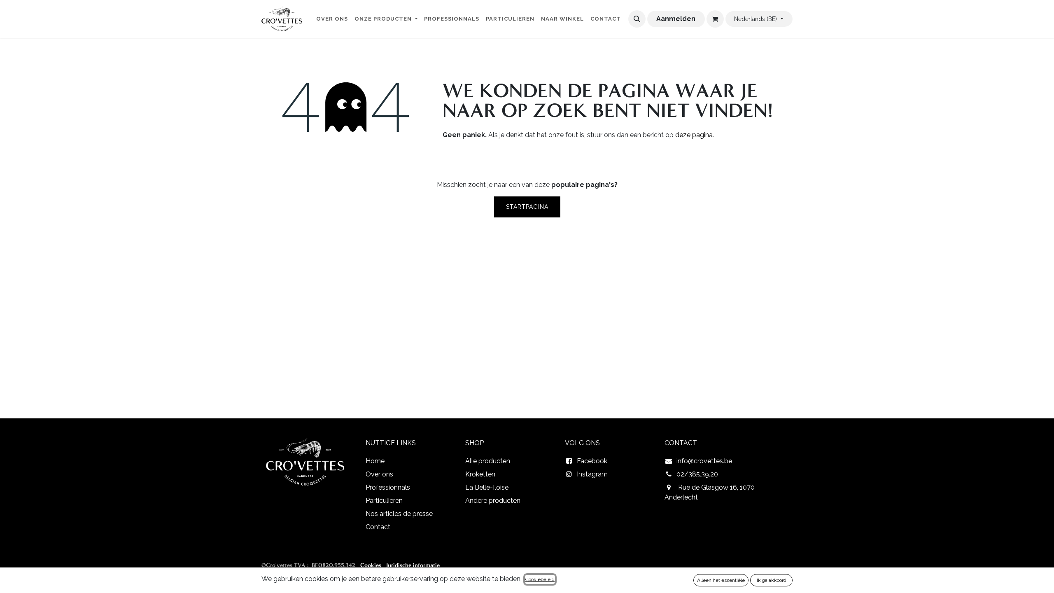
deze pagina (694, 135)
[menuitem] (332, 20)
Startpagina (527, 206)
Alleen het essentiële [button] (721, 580)
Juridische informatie (413, 565)
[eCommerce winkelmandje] (715, 19)
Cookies (370, 565)
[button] (637, 19)
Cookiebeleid (540, 579)
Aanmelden (675, 19)
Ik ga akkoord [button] (771, 580)
